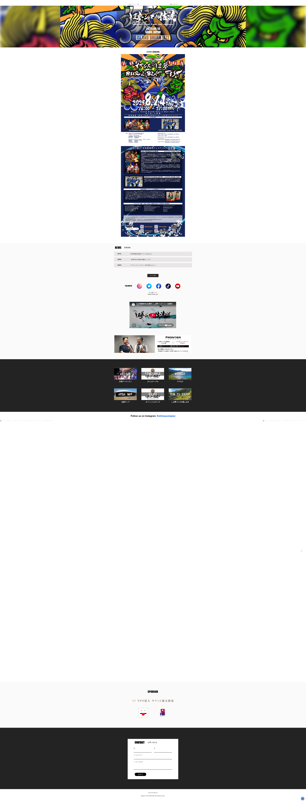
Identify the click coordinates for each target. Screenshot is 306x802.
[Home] (302, 798)
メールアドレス (138, 755)
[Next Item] (301, 551)
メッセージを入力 (138, 761)
